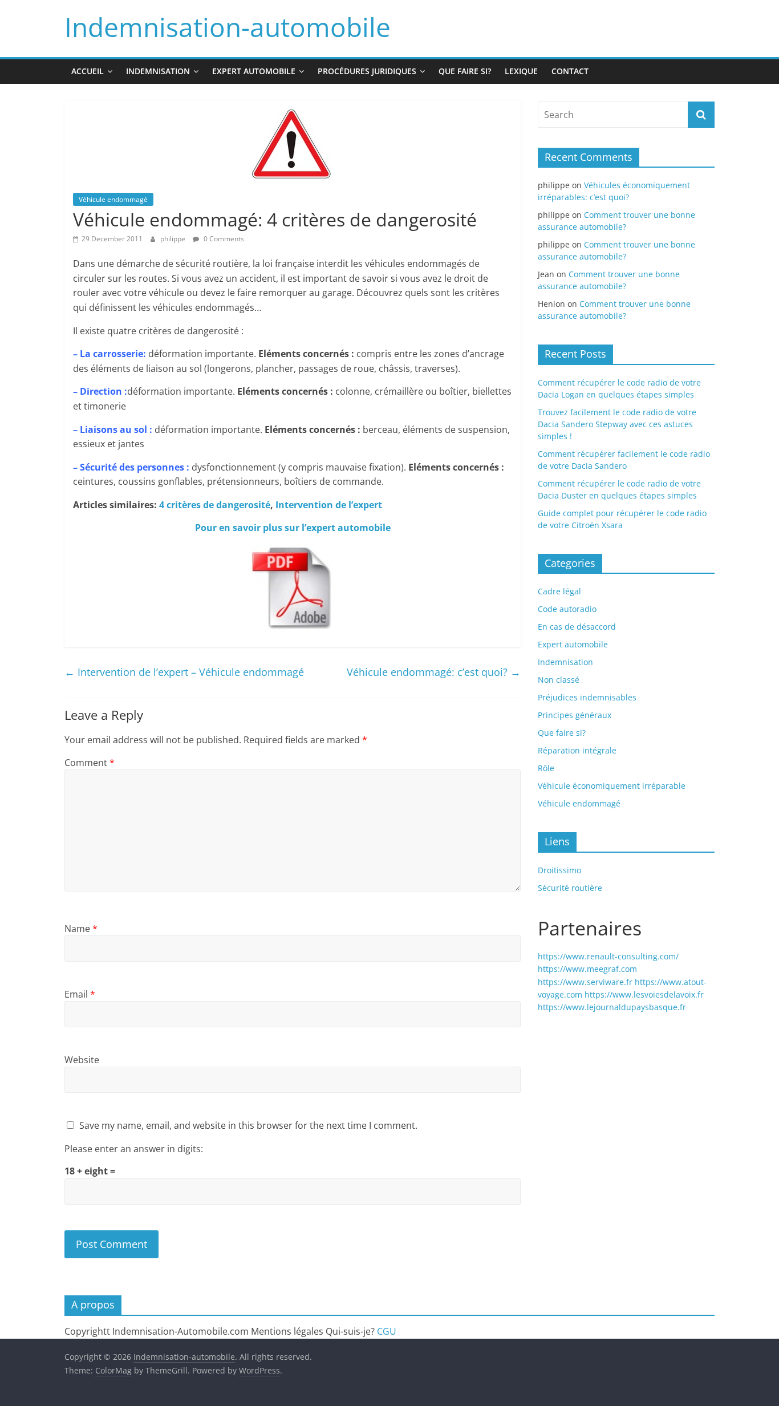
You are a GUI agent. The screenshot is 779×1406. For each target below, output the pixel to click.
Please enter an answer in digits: (133, 1148)
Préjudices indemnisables (587, 697)
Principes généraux (574, 715)
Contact (570, 71)
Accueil (87, 71)
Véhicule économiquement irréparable (611, 785)
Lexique (521, 71)
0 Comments (223, 239)
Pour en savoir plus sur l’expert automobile (293, 527)
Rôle (546, 768)
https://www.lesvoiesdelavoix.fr (644, 994)
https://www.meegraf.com (587, 968)
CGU (386, 1331)
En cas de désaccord (577, 626)
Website (81, 1060)
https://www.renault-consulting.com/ (608, 956)
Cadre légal (559, 591)
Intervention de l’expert (328, 505)
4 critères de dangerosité (214, 505)
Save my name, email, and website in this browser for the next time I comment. (248, 1125)
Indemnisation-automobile (227, 26)
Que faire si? (465, 71)
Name (81, 928)
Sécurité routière (570, 887)
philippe (173, 239)
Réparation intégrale (577, 750)
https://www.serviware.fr (585, 981)
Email (79, 994)
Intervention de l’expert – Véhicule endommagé (184, 672)
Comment (89, 762)
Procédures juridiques (367, 71)
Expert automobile (253, 71)
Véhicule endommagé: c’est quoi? (434, 672)
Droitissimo (559, 870)
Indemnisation (158, 71)
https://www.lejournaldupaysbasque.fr (612, 1007)
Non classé (558, 679)
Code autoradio (567, 608)
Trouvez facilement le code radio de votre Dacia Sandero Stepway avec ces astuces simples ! (617, 424)
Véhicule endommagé (113, 199)
